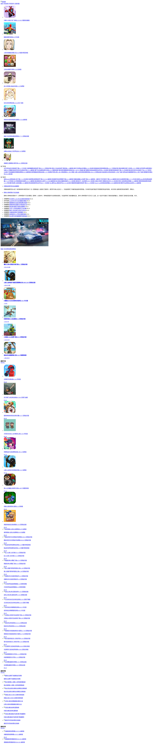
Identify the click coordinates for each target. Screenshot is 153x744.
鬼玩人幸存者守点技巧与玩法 (17, 210)
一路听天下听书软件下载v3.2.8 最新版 (106, 179)
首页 (2, 3)
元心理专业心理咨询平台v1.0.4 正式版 (60, 183)
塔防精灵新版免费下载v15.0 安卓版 (118, 170)
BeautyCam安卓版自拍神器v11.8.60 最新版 (106, 183)
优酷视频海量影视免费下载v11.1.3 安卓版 (82, 183)
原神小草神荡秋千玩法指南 (11, 192)
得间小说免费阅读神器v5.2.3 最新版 (128, 181)
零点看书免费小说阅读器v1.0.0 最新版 (18, 183)
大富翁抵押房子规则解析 (16, 212)
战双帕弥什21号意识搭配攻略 (17, 214)
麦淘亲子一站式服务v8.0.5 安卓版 (85, 181)
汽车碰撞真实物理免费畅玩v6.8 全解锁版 (19, 172)
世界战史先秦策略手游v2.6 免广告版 (133, 172)
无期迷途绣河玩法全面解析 (11, 186)
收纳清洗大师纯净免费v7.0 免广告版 (112, 172)
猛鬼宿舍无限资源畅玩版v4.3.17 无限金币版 (106, 168)
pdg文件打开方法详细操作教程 (17, 200)
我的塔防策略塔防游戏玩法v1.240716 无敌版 (71, 170)
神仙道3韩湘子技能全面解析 (17, 206)
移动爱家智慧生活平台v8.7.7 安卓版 (39, 183)
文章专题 (16, 3)
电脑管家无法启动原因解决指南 (18, 202)
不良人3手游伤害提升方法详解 (17, 208)
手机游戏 (6, 3)
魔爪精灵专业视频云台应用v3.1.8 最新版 (129, 183)
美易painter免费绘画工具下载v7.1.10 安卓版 (16, 179)
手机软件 (11, 3)
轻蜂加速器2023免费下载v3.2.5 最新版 (84, 179)
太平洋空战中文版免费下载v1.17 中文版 (15, 168)
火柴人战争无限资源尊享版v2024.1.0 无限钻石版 (88, 172)
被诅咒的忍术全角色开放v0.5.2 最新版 (23, 170)
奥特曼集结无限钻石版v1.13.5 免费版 (41, 172)
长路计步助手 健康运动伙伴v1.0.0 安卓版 (106, 181)
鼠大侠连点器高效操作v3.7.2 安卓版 (65, 181)
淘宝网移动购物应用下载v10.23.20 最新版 (40, 179)
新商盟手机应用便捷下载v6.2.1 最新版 (62, 179)
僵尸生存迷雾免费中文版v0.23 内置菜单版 (46, 170)
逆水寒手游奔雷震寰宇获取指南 (18, 216)
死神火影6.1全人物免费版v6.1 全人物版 (63, 172)
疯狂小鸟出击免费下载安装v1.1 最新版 (62, 168)
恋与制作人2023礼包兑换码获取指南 (19, 199)
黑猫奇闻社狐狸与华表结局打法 (18, 204)
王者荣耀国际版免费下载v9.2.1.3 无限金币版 (38, 168)
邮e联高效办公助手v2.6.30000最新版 (45, 181)
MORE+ (3, 362)
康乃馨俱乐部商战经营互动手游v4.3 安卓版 (96, 170)
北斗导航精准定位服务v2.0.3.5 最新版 (23, 181)
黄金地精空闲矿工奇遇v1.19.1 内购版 (129, 168)
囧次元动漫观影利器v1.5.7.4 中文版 (127, 179)
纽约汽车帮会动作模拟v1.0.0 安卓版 (84, 168)
